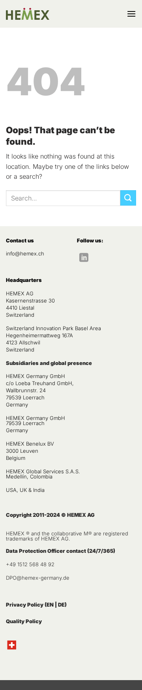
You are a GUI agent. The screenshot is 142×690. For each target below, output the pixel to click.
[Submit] (128, 198)
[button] (131, 13)
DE (61, 604)
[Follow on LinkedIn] (83, 258)
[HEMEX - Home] (27, 14)
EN (50, 604)
